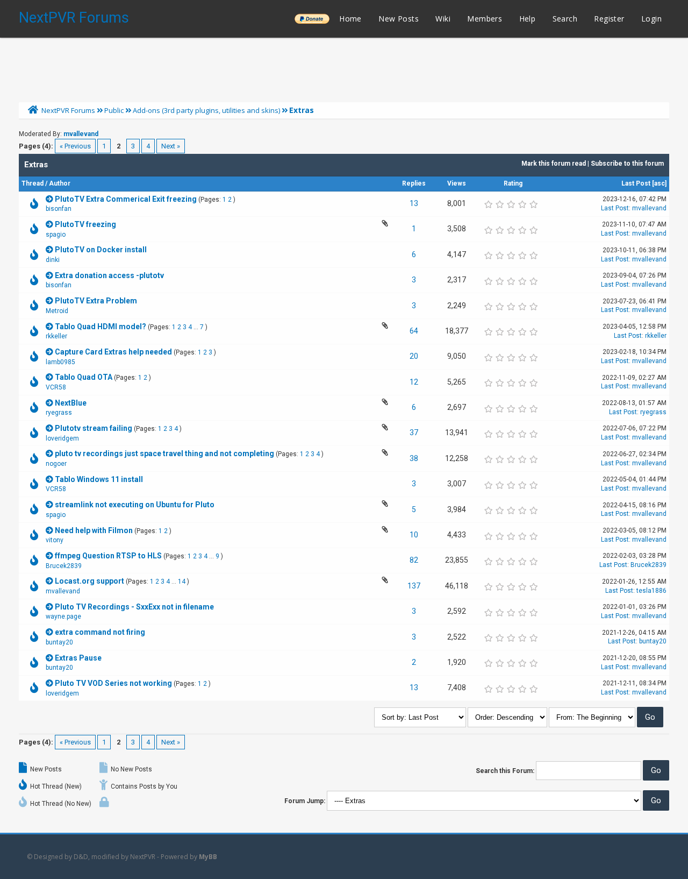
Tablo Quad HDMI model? (100, 326)
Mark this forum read (553, 163)
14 (181, 581)
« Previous (75, 146)
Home (350, 18)
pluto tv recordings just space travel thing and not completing (164, 453)
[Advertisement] (344, 67)
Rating (513, 183)
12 (414, 382)
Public (114, 110)
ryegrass (59, 412)
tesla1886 (651, 590)
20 (414, 356)
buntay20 (59, 642)
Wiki (442, 18)
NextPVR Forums (74, 17)
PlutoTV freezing (85, 224)
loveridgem (62, 438)
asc (659, 183)
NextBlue (71, 403)
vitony (54, 540)
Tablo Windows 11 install (99, 479)
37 (414, 432)
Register (609, 18)
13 (414, 203)
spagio (56, 234)
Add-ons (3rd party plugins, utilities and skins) (206, 110)
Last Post (635, 183)
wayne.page (63, 616)
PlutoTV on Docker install (101, 249)
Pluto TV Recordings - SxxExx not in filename (134, 606)
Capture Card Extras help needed (113, 352)
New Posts (398, 18)
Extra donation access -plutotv (109, 275)
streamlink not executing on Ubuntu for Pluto (134, 504)
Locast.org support (89, 581)
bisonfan (58, 208)
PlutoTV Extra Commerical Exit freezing (126, 199)
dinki (53, 260)
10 (414, 534)
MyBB (208, 856)
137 (413, 586)
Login (651, 18)
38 (414, 458)
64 (414, 331)
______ (312, 18)
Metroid (57, 311)
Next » (170, 146)
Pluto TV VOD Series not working (113, 683)
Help (527, 18)
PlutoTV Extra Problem (96, 300)
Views (456, 183)
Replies (414, 183)
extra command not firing (100, 632)
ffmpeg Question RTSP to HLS (108, 555)
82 (414, 560)
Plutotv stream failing (93, 428)
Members (484, 18)
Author (59, 183)
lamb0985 (60, 362)
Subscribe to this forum (627, 163)
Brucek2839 (64, 566)
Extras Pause (78, 658)
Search (565, 18)
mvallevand (80, 134)
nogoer (56, 463)
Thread (33, 183)
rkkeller (56, 336)
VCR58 (56, 387)
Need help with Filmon (94, 530)
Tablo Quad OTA (83, 377)
